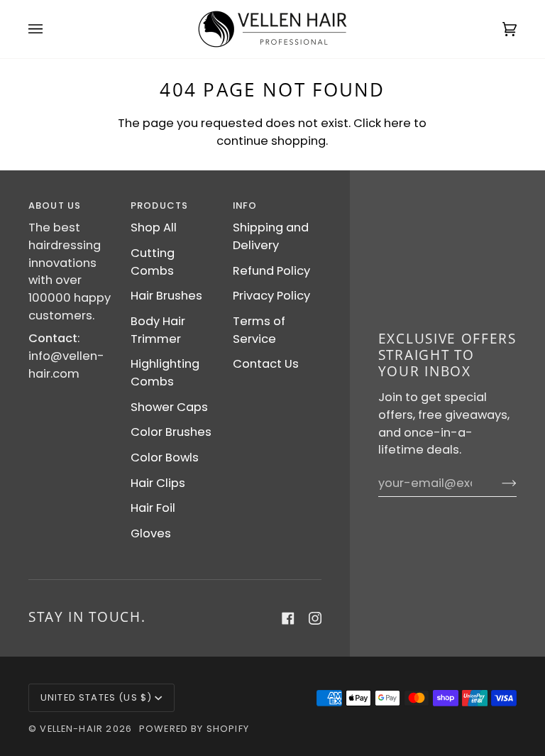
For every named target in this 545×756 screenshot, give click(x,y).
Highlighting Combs (165, 373)
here (397, 123)
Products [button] (159, 205)
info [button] (245, 205)
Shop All (154, 227)
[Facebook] (288, 618)
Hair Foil (153, 508)
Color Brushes (171, 432)
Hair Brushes (166, 295)
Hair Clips (158, 483)
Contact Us (266, 364)
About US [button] (54, 205)
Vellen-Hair (71, 728)
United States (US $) (96, 697)
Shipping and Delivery (271, 236)
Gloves (151, 533)
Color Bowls (165, 457)
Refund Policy (271, 271)
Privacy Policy (271, 295)
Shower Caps (169, 407)
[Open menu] (49, 29)
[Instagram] (315, 618)
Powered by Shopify (194, 728)
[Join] (498, 483)
